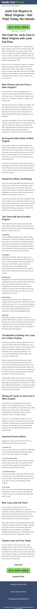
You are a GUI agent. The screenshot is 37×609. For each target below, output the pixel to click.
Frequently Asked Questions (18, 599)
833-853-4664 (18, 27)
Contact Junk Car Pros (18, 584)
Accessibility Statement (26, 607)
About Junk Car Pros (18, 592)
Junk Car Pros (6, 6)
